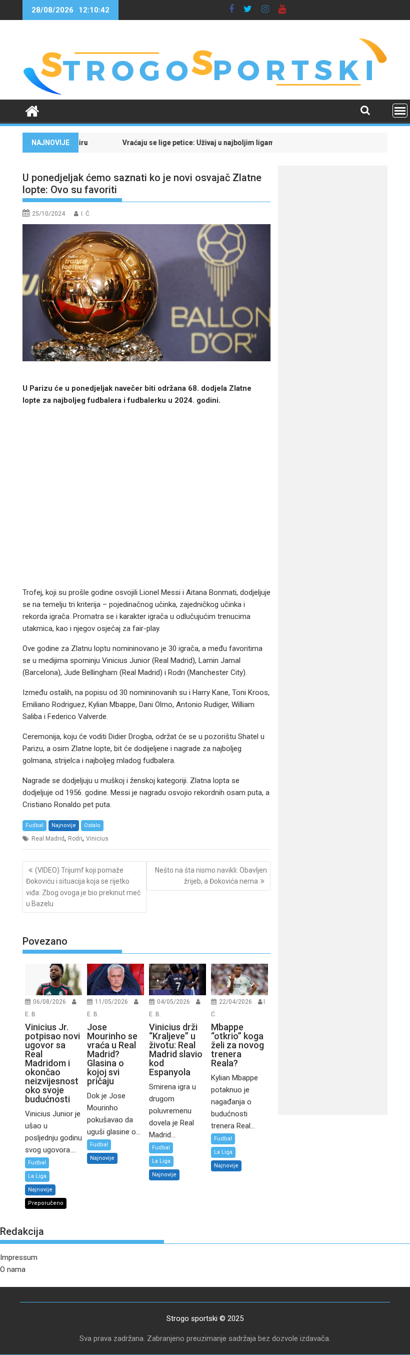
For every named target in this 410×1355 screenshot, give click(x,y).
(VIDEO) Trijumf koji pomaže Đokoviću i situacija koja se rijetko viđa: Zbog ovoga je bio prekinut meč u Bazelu (83, 887)
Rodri (75, 838)
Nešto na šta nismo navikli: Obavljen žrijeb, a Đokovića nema (211, 875)
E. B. (31, 1014)
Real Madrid (48, 838)
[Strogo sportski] (205, 93)
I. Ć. (86, 213)
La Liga (37, 1176)
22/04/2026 (235, 1001)
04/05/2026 (173, 1001)
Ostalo (92, 825)
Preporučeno (46, 1203)
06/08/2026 (49, 1001)
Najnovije (64, 825)
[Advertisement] (146, 496)
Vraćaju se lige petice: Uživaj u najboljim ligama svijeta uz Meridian (195, 143)
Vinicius (97, 838)
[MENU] (400, 111)
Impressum (19, 1257)
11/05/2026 (111, 1001)
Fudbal (35, 825)
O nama (13, 1269)
